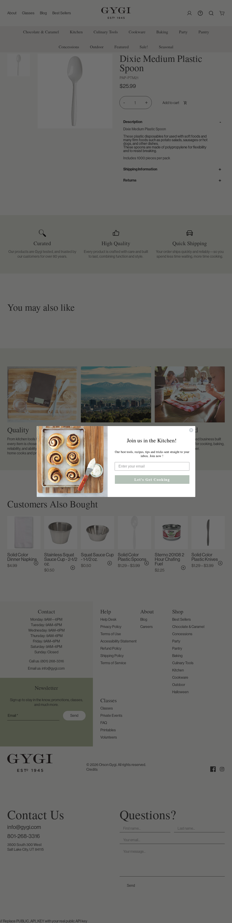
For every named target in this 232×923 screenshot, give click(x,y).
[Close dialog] (191, 430)
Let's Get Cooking (152, 479)
